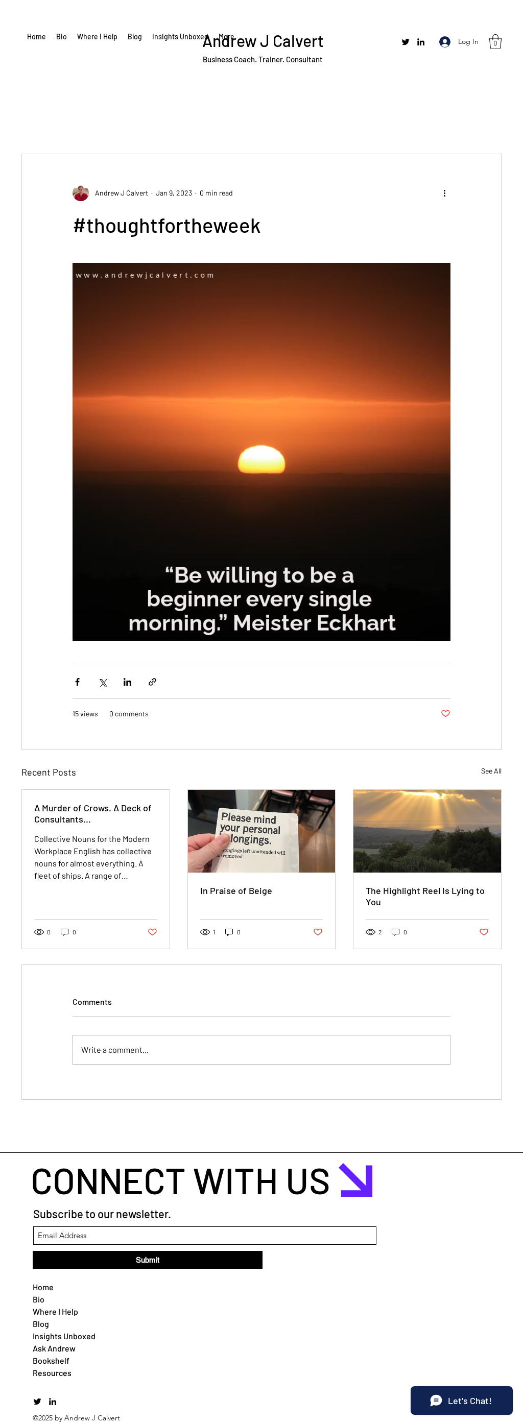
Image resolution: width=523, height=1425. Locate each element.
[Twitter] (405, 42)
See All (491, 770)
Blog (41, 1324)
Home (43, 1287)
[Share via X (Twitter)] (102, 682)
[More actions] (444, 193)
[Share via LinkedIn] (127, 682)
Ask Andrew (54, 1348)
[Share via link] (152, 682)
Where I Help (55, 1311)
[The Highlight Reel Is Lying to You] (427, 831)
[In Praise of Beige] (262, 831)
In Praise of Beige (236, 890)
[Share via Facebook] (77, 682)
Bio (38, 1299)
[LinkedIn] (421, 42)
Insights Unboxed (57, 1336)
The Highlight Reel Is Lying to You (425, 896)
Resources (52, 1373)
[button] (495, 41)
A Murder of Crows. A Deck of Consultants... (93, 813)
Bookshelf (51, 1360)
